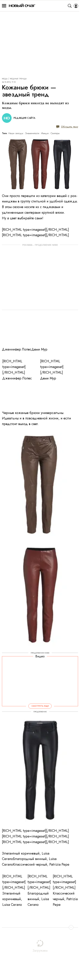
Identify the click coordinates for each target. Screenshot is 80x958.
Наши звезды (15, 133)
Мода (5, 79)
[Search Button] (70, 6)
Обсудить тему (69, 126)
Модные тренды (18, 79)
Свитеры (55, 133)
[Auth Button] (76, 6)
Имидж (45, 133)
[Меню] (4, 6)
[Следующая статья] (40, 927)
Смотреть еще (40, 706)
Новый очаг (22, 6)
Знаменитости (32, 133)
